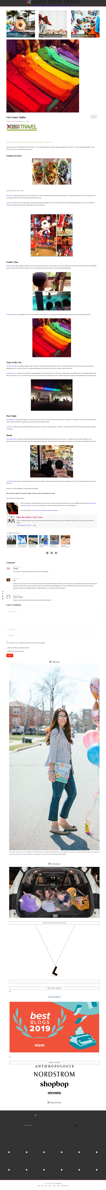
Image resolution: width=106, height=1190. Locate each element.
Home (39, 1185)
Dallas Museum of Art (12, 419)
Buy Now (54, 981)
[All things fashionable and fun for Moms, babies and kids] (53, 2)
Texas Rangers (10, 314)
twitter (39, 510)
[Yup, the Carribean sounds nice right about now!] (26, 1169)
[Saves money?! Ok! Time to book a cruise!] (26, 1152)
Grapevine (9, 426)
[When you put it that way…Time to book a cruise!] (44, 1152)
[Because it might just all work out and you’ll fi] (79, 1152)
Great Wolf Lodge (10, 481)
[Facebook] (3, 594)
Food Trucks (9, 202)
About (58, 1185)
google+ (56, 510)
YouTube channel (27, 505)
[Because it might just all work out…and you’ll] (44, 1169)
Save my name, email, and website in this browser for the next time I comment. (25, 642)
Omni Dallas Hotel (11, 439)
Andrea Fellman (18, 597)
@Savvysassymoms (53, 1141)
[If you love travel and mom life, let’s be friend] (61, 1152)
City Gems (9, 121)
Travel (16, 121)
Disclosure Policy (58, 1183)
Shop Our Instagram (64, 1185)
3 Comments (27, 121)
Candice (15, 568)
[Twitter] (3, 596)
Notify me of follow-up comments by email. (18, 647)
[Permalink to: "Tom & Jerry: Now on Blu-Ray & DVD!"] (54, 892)
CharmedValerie (92, 503)
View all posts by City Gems (24, 525)
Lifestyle (54, 1185)
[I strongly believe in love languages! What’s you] (96, 1169)
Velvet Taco (9, 195)
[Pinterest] (3, 599)
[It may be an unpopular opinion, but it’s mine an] (61, 1169)
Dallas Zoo (9, 265)
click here (79, 520)
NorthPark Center (10, 373)
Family (13, 121)
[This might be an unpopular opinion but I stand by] (9, 1169)
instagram (48, 510)
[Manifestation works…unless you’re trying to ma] (79, 1169)
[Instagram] (3, 591)
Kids (42, 1185)
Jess (14, 580)
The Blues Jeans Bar (11, 366)
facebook (35, 510)
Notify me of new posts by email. (16, 651)
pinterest (44, 510)
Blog (34, 525)
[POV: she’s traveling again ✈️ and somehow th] (9, 1152)
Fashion (45, 1185)
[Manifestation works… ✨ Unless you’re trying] (96, 1152)
